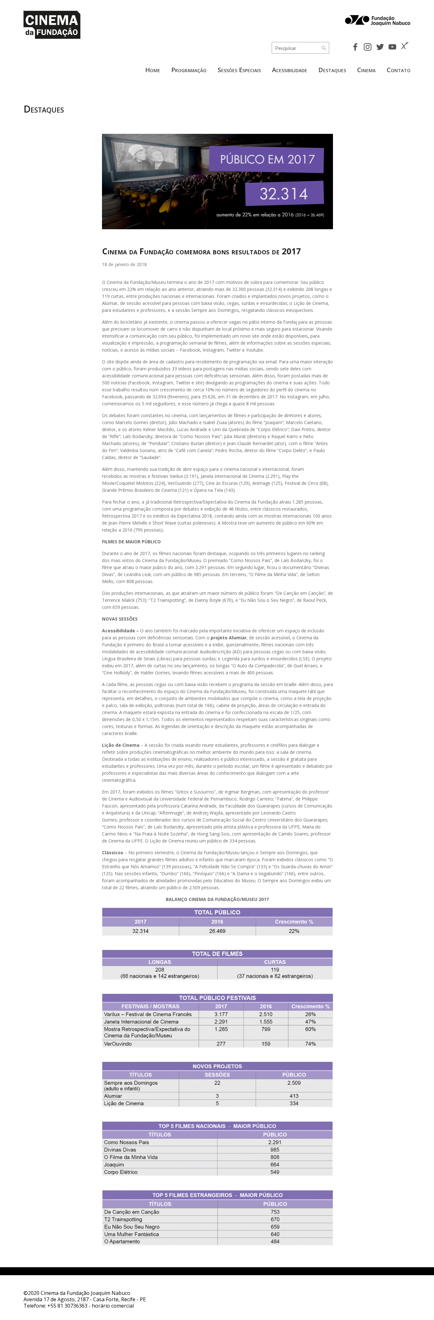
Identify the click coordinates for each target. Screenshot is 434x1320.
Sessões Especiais (239, 69)
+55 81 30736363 (67, 1305)
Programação (189, 69)
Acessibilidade (289, 69)
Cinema (366, 69)
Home (152, 69)
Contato (398, 69)
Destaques (332, 69)
